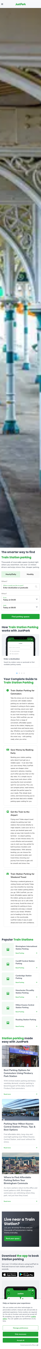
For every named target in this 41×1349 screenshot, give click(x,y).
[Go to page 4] (24, 673)
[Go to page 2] (19, 673)
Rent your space (12, 1238)
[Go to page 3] (21, 673)
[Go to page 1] (16, 673)
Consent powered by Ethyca (28, 1345)
